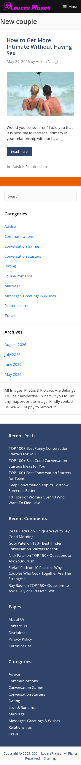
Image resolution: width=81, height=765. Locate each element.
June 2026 (13, 364)
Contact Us (18, 625)
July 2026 (13, 354)
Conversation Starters (23, 256)
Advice (18, 166)
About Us (17, 619)
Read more (19, 151)
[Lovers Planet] (27, 6)
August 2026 (15, 344)
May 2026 (13, 374)
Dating (10, 265)
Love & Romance (18, 275)
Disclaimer (18, 632)
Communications (19, 236)
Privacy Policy (20, 639)
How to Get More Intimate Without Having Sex (39, 46)
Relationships (37, 166)
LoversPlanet (51, 753)
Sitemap (50, 758)
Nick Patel (17, 555)
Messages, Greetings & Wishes (30, 295)
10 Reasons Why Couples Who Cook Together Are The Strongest (40, 573)
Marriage (13, 285)
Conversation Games (22, 246)
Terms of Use (20, 645)
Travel (10, 315)
